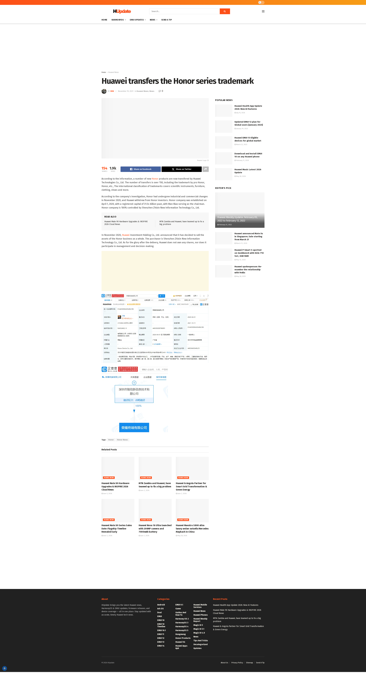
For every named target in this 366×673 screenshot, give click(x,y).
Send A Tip (166, 20)
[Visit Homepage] (121, 11)
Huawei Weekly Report (200, 620)
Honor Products (183, 638)
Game (178, 608)
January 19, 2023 (242, 129)
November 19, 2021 (125, 91)
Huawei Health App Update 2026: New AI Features (235, 605)
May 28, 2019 (241, 276)
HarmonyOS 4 (181, 626)
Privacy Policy (237, 663)
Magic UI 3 (198, 625)
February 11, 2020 (242, 160)
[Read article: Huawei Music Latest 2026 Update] (223, 174)
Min (112, 91)
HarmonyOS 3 (181, 622)
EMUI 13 (160, 642)
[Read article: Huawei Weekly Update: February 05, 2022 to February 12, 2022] (239, 210)
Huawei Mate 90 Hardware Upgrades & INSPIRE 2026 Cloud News (115, 486)
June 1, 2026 (144, 536)
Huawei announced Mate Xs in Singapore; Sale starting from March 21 (248, 236)
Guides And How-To (180, 613)
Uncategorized (200, 644)
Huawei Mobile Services (200, 606)
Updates (197, 648)
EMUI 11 (160, 634)
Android (161, 605)
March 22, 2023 (241, 144)
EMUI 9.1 (179, 605)
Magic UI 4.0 (199, 633)
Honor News (122, 440)
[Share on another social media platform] (205, 169)
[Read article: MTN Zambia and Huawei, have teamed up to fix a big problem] (155, 468)
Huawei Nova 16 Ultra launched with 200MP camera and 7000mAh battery (155, 528)
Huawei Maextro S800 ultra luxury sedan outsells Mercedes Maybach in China (192, 528)
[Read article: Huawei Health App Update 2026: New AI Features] (223, 111)
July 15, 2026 (240, 113)
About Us (224, 663)
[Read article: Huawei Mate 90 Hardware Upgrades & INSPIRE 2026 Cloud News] (118, 468)
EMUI (159, 616)
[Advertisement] (183, 48)
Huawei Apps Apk (181, 647)
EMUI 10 (160, 620)
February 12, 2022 (225, 225)
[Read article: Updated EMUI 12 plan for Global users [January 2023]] (223, 126)
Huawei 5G (180, 642)
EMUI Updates (137, 20)
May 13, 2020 (241, 260)
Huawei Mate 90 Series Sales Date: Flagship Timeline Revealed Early (117, 528)
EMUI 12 (160, 638)
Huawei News (113, 72)
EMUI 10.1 (161, 630)
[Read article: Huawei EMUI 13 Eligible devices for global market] (223, 142)
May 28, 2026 (182, 536)
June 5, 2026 (107, 493)
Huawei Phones (200, 615)
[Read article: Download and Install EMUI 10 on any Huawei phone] (223, 158)
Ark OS (160, 608)
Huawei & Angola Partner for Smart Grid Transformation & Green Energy (191, 486)
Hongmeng (180, 634)
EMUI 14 (160, 646)
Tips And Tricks (200, 640)
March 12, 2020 (241, 243)
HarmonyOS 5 (181, 630)
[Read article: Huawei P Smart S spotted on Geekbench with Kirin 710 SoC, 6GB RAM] (223, 255)
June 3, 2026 (144, 490)
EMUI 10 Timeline (161, 625)
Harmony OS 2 (182, 619)
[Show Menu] (263, 11)
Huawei (126, 235)
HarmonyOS (118, 20)
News (152, 20)
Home (104, 20)
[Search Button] (225, 11)
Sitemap (249, 663)
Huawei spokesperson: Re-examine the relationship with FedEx (248, 269)
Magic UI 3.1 (198, 629)
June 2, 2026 (181, 493)
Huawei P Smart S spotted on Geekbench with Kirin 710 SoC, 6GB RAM (249, 253)
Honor (155, 178)
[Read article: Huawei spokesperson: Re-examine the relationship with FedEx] (223, 271)
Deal (159, 612)
